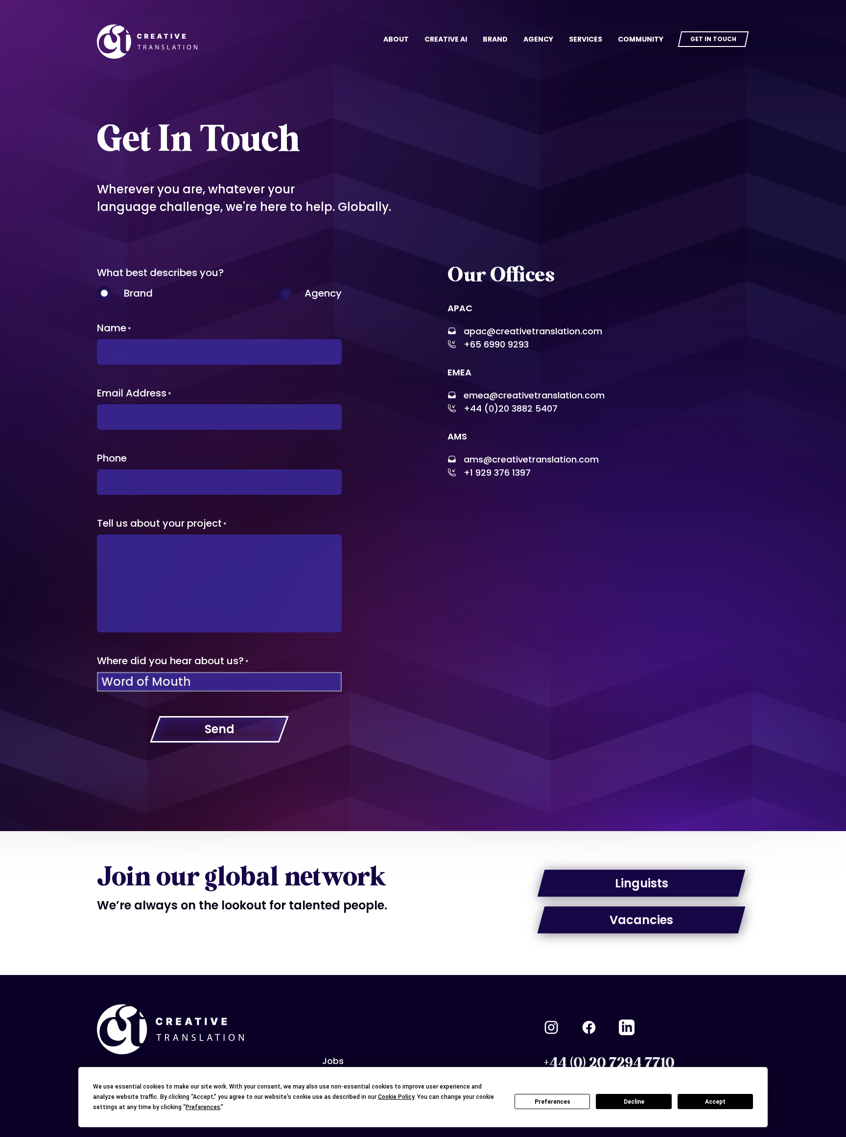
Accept (715, 1101)
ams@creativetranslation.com (531, 459)
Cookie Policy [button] (396, 1096)
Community (640, 39)
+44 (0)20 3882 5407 (511, 408)
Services (585, 39)
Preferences (552, 1101)
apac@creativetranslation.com (533, 331)
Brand (495, 39)
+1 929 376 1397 (497, 472)
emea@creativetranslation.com (534, 395)
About (396, 39)
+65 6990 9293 (496, 344)
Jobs (333, 1061)
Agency (538, 39)
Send (220, 729)
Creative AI (445, 39)
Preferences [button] (203, 1107)
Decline (634, 1101)
